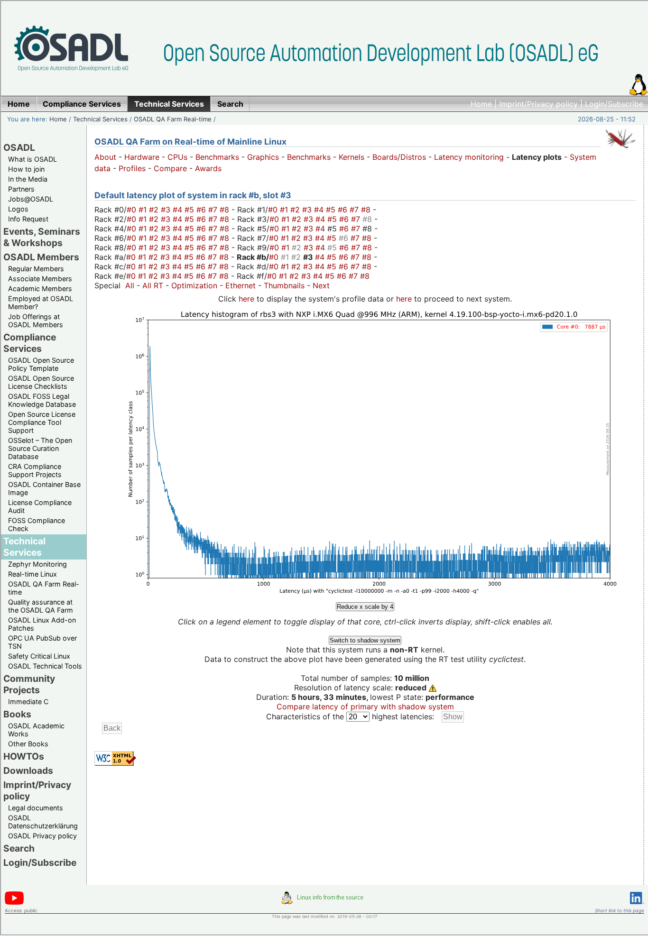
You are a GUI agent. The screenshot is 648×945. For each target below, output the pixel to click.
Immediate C (28, 701)
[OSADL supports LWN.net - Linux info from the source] (324, 901)
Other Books (28, 744)
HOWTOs (23, 756)
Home (481, 104)
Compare (170, 168)
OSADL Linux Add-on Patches (42, 624)
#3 (167, 209)
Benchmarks (217, 157)
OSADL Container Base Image (44, 488)
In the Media (27, 179)
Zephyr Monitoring (37, 564)
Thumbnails (284, 285)
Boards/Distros (399, 157)
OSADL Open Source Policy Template (41, 364)
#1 (144, 209)
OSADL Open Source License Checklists (41, 382)
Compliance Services (29, 342)
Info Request (28, 219)
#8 (225, 209)
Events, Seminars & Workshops (41, 237)
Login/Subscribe (614, 104)
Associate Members (40, 279)
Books (17, 714)
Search (19, 848)
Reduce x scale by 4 (365, 606)
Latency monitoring (469, 157)
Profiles (132, 168)
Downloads (28, 770)
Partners (21, 189)
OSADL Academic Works (36, 730)
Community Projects (29, 684)
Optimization (194, 285)
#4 (179, 209)
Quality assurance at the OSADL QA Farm (40, 606)
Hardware (141, 157)
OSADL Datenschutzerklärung (43, 822)
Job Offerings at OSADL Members (35, 320)
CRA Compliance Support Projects (35, 470)
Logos (18, 209)
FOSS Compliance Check (36, 524)
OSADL (19, 147)
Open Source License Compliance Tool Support (41, 422)
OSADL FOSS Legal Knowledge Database (42, 400)
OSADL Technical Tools (45, 666)
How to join (26, 169)
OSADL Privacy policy (42, 836)
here (246, 298)
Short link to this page (619, 910)
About (105, 157)
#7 (214, 209)
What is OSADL (32, 159)
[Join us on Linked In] (637, 905)
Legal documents (35, 808)
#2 (155, 209)
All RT (152, 285)
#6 (202, 209)
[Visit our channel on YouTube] (14, 903)
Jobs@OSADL (30, 199)
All (129, 285)
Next (321, 285)
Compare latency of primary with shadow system (365, 706)
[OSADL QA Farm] (620, 150)
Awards (208, 168)
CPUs (177, 157)
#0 (133, 209)
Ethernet (240, 285)
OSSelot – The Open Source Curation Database (40, 448)
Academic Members (40, 288)
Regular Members (36, 269)
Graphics (263, 157)
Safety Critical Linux (39, 656)
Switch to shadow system (365, 640)
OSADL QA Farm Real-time (173, 119)
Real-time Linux (32, 574)
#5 (190, 209)
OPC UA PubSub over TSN (42, 642)
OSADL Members (41, 257)
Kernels (351, 157)
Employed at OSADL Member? (40, 302)
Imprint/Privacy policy (538, 104)
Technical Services (100, 119)
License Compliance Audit (40, 506)
